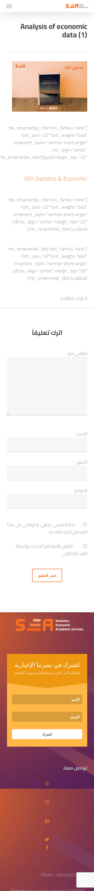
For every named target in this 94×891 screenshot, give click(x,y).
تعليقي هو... (76, 353)
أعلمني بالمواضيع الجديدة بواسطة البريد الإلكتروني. (51, 549)
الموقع (80, 490)
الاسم (80, 434)
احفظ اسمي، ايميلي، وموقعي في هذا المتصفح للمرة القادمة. (47, 528)
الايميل (80, 462)
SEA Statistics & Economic (55, 178)
